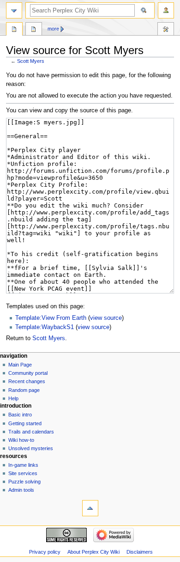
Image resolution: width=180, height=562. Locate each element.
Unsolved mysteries (30, 448)
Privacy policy (44, 552)
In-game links (23, 465)
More (53, 28)
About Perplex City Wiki (93, 552)
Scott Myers (30, 61)
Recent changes (26, 381)
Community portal (28, 373)
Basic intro (20, 414)
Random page (24, 390)
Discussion (34, 30)
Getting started (25, 423)
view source (106, 318)
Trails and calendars (31, 431)
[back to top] (90, 508)
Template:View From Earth (50, 318)
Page (14, 30)
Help (13, 398)
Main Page (20, 364)
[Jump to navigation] (14, 10)
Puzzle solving (24, 481)
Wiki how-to (21, 440)
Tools (166, 30)
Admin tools (21, 490)
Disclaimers (139, 552)
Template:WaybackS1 (44, 327)
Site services (22, 473)
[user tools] (166, 10)
